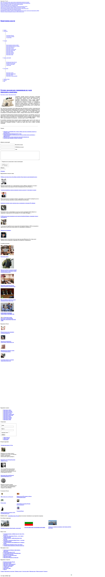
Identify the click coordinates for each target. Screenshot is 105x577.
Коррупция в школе (4, 256)
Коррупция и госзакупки (9, 571)
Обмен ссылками (39, 571)
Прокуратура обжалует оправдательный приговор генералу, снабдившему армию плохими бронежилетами (8, 271)
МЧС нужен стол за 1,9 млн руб (7, 496)
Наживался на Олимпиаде (6, 230)
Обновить (2, 167)
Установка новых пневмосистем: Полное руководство (13, 545)
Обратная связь (32, 571)
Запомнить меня (5, 432)
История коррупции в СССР (9, 552)
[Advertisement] (36, 15)
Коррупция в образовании (6, 319)
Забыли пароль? (6, 437)
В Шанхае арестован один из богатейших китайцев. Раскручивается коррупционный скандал (19, 176)
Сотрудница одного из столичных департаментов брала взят (7, 360)
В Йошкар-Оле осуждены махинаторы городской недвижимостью (16, 136)
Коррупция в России (12, 94)
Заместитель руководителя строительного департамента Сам (7, 342)
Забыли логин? (6, 438)
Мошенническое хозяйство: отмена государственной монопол (7, 351)
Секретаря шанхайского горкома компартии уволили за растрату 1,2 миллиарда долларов (18, 190)
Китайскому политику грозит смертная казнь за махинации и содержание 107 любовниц (18, 203)
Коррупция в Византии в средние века (10, 557)
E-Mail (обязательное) (19, 147)
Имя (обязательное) (19, 144)
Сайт (16, 149)
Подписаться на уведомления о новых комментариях (12, 161)
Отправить (3, 171)
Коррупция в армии (8, 317)
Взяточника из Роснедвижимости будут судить (12, 133)
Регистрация (5, 439)
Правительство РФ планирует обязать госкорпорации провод (24, 497)
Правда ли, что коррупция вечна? (10, 555)
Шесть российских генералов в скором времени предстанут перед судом (8, 300)
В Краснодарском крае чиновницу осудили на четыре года (7, 333)
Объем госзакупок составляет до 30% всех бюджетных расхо (8, 513)
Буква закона (3, 502)
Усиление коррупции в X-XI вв (7, 445)
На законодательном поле (8, 554)
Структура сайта (25, 571)
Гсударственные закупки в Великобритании (12, 553)
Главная (9, 515)
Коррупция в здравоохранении (7, 318)
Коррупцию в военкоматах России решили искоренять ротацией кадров (8, 286)
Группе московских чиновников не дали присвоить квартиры (16, 91)
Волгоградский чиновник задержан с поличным (13, 138)
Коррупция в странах (4, 94)
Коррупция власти (8, 21)
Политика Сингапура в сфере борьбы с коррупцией (11, 528)
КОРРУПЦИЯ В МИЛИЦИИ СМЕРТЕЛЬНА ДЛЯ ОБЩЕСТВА (7, 314)
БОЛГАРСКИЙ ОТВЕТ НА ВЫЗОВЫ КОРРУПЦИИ (34, 527)
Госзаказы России (20, 511)
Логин (3, 425)
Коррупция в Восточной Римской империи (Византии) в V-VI (7, 476)
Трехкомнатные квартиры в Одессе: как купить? (12, 544)
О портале (45, 571)
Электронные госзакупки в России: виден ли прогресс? (23, 504)
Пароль (3, 428)
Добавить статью (18, 571)
